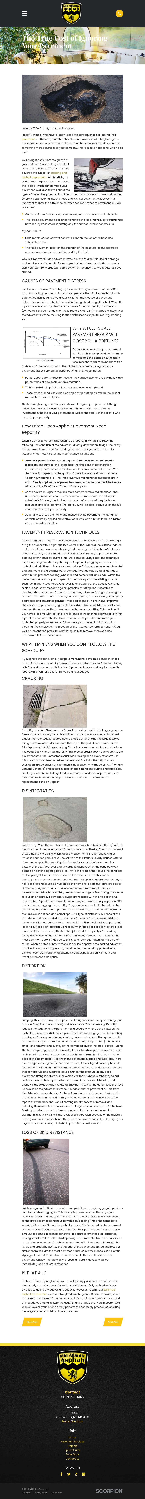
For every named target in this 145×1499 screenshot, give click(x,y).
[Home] (71, 13)
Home (72, 1437)
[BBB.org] (76, 1474)
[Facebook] (61, 1474)
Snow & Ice (72, 1454)
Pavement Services (72, 1441)
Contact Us (72, 1458)
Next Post (113, 1322)
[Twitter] (69, 1474)
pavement (28, 139)
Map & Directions (72, 1421)
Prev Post (32, 1322)
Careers (72, 1446)
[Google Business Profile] (83, 1474)
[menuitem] (26, 1493)
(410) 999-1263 (72, 1396)
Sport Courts (72, 1450)
